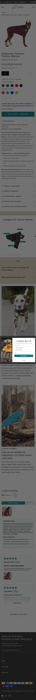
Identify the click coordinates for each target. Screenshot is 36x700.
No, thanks (23, 360)
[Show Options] (32, 345)
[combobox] (23, 345)
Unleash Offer (23, 355)
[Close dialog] (34, 339)
